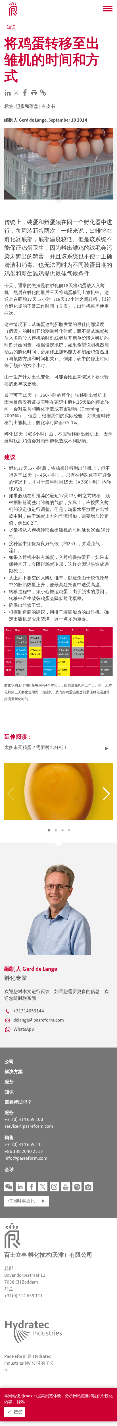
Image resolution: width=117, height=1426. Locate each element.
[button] (107, 10)
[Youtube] (65, 1186)
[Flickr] (88, 1186)
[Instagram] (54, 1186)
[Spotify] (77, 1186)
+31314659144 (28, 1011)
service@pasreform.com (29, 1126)
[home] (13, 8)
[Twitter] (17, 92)
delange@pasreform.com (38, 1020)
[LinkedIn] (8, 92)
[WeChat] (8, 1186)
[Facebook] (26, 92)
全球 (9, 1170)
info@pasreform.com (26, 1158)
